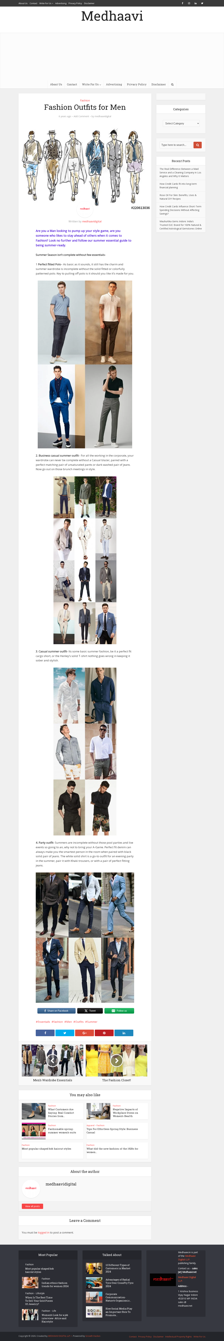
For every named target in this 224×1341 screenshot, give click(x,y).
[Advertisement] (112, 56)
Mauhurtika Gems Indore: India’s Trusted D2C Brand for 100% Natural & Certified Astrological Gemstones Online (181, 225)
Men (69, 1022)
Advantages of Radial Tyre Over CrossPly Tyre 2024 (119, 1283)
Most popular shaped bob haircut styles (46, 1148)
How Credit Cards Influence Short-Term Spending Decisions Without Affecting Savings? (180, 210)
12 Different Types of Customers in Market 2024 (118, 1268)
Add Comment (81, 116)
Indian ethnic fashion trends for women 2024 (55, 1284)
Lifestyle (40, 1293)
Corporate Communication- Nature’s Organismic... (118, 1297)
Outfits (79, 1022)
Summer (92, 1022)
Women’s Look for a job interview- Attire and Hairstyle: (55, 1318)
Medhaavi (112, 15)
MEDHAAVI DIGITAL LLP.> (60, 1335)
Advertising (60, 3)
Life (54, 1310)
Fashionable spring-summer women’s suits (62, 1130)
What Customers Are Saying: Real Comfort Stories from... (61, 1113)
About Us (23, 3)
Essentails (44, 1022)
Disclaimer (89, 3)
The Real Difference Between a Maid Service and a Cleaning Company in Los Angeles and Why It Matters (180, 172)
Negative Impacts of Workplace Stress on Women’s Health (125, 1113)
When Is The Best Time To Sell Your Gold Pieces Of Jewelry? (39, 1301)
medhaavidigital (103, 116)
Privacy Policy (75, 3)
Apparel (90, 1125)
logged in (43, 1232)
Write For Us (45, 3)
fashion (58, 1022)
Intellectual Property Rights (178, 1336)
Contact (33, 3)
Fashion (85, 100)
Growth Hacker (92, 1335)
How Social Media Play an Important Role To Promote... (119, 1312)
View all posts (32, 1206)
